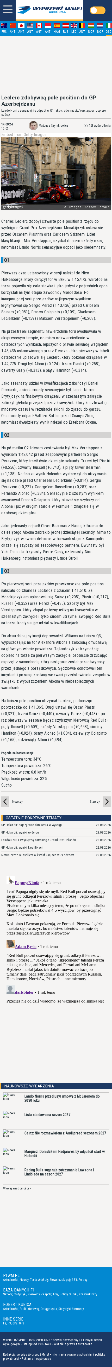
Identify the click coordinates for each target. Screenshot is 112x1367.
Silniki (73, 1294)
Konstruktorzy (88, 1294)
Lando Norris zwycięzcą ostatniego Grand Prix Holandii (38, 840)
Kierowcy (34, 1294)
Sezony (7, 1294)
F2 (4, 1323)
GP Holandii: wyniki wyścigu (20, 832)
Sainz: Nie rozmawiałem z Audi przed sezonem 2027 (65, 1133)
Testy (33, 1280)
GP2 (15, 1323)
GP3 (21, 1323)
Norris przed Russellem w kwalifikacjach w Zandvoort (37, 855)
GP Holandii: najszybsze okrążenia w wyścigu (32, 825)
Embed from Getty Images (23, 135)
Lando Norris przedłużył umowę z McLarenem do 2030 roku (62, 1098)
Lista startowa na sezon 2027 (47, 1115)
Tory (55, 1294)
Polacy (83, 1280)
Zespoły (46, 1294)
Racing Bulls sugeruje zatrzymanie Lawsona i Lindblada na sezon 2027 (59, 1172)
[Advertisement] (56, 65)
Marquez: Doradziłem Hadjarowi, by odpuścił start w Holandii (64, 1153)
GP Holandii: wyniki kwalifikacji (22, 847)
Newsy (24, 1280)
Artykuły (43, 1280)
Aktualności (10, 1280)
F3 (9, 1323)
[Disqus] (56, 939)
